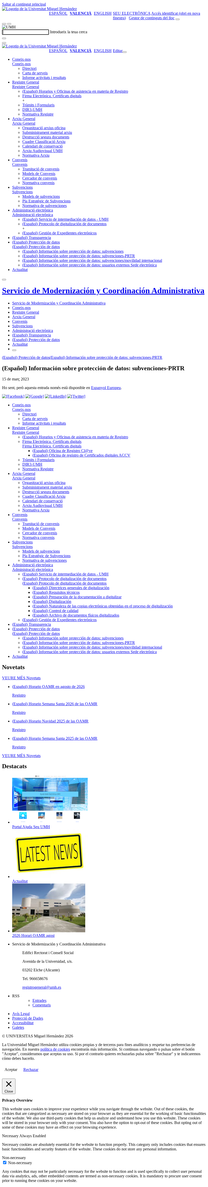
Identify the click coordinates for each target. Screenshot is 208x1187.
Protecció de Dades (27, 1018)
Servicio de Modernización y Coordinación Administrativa (103, 290)
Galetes (18, 1027)
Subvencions (22, 187)
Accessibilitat (22, 1023)
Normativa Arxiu (35, 155)
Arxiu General (23, 119)
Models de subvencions (41, 196)
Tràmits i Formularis (38, 105)
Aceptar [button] (11, 1069)
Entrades (39, 1000)
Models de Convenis (38, 173)
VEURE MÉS (21, 678)
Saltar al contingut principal (24, 4)
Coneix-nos (21, 59)
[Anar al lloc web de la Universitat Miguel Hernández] (39, 9)
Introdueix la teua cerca (68, 32)
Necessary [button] (10, 1136)
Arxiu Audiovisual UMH (42, 151)
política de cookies (55, 1049)
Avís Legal (21, 1014)
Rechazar (30, 1069)
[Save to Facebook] (13, 396)
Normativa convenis (38, 183)
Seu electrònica (131, 13)
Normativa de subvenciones (44, 205)
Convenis (19, 160)
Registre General (25, 82)
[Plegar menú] (125, 52)
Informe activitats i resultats (44, 77)
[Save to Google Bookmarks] (34, 396)
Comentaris (41, 1005)
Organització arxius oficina (43, 128)
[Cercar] (4, 38)
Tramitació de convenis (40, 169)
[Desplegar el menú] (9, 24)
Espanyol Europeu (106, 388)
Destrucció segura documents (45, 137)
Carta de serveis (35, 73)
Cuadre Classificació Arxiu (43, 141)
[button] (21, 64)
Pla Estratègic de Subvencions (46, 201)
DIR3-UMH (32, 109)
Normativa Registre (38, 114)
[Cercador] (178, 19)
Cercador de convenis (39, 178)
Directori (29, 68)
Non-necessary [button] (14, 1158)
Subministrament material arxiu (47, 132)
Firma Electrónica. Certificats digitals (51, 96)
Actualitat (20, 269)
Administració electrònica (32, 210)
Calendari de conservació (42, 146)
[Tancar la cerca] (4, 43)
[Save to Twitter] (76, 396)
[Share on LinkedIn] (55, 396)
